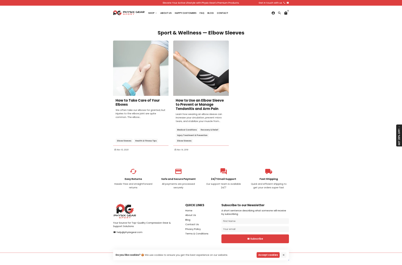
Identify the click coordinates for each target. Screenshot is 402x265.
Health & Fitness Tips (146, 140)
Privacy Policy (193, 229)
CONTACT (222, 13)
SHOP (152, 13)
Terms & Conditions (196, 233)
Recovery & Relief (209, 129)
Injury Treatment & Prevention (192, 135)
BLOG (210, 13)
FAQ (202, 13)
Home (188, 210)
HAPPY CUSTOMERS (185, 13)
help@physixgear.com (127, 232)
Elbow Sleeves (124, 140)
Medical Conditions (187, 129)
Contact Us (192, 224)
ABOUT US (166, 13)
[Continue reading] (140, 68)
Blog (187, 219)
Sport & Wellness (179, 32)
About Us (190, 215)
